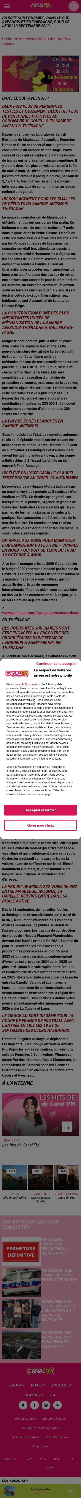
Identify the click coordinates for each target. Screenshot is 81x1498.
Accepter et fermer (40, 809)
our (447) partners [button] (26, 684)
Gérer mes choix (40, 825)
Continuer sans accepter (56, 663)
